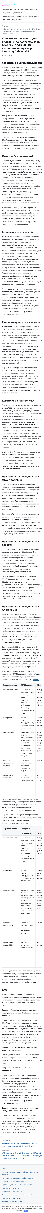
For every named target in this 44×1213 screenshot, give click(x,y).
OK (26, 1210)
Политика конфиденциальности (14, 1181)
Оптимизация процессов (12, 20)
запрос (36, 679)
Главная (5, 26)
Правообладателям (9, 1185)
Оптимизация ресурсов (27, 9)
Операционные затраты (11, 16)
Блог (3, 1169)
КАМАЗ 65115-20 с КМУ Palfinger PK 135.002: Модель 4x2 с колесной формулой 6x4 (19, 1143)
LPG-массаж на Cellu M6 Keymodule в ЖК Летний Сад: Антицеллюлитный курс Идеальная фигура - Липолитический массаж (22, 1154)
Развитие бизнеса (9, 9)
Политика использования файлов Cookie (17, 1178)
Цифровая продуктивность (12, 13)
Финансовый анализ (31, 16)
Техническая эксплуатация (12, 1202)
